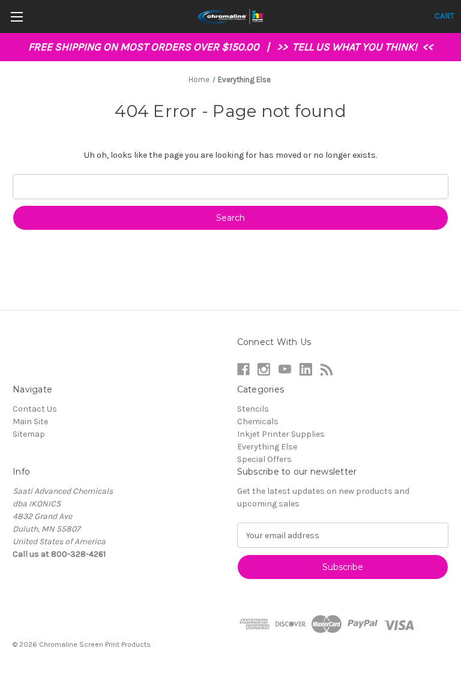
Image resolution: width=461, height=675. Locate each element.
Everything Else (267, 447)
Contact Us (35, 409)
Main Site (30, 421)
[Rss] (327, 369)
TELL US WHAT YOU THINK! (356, 46)
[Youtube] (285, 369)
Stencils (253, 409)
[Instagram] (264, 369)
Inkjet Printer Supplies (281, 434)
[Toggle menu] (16, 16)
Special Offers (264, 459)
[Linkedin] (306, 369)
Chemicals (258, 421)
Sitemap (29, 434)
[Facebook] (243, 369)
